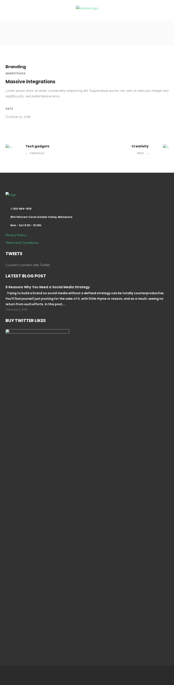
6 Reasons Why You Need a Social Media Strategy (48, 287)
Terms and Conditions (22, 243)
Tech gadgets (37, 146)
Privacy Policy (16, 235)
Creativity (140, 146)
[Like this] (167, 133)
